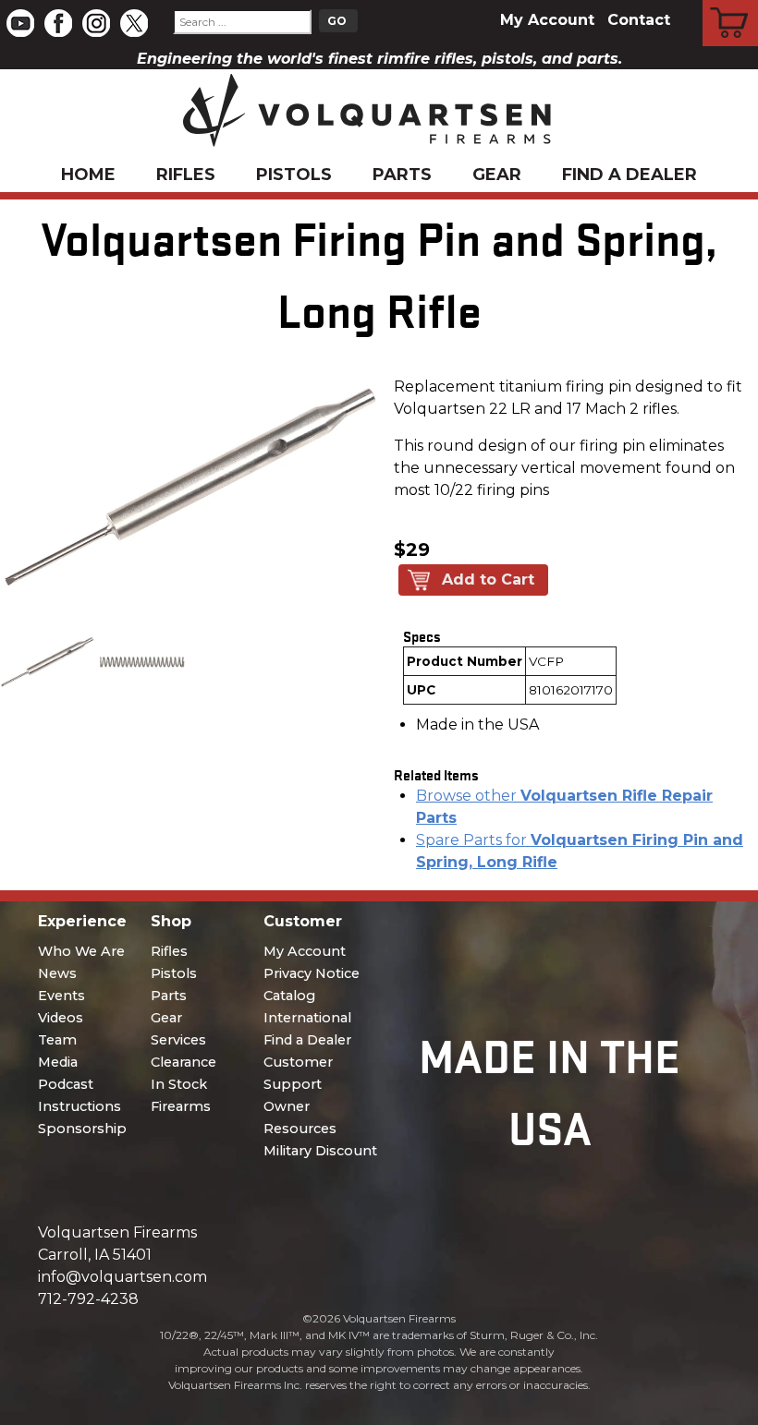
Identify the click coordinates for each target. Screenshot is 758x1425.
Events (61, 995)
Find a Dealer (629, 174)
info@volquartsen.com (122, 1277)
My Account (547, 20)
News (57, 973)
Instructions (79, 1106)
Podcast (65, 1084)
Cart (731, 3)
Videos (60, 1017)
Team (57, 1040)
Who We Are (81, 951)
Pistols (294, 174)
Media (58, 1062)
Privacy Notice (311, 973)
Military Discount (320, 1150)
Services (178, 1040)
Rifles (185, 174)
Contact (638, 20)
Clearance (183, 1062)
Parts (402, 174)
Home (88, 174)
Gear (496, 174)
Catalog (289, 995)
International (307, 1017)
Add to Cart (488, 579)
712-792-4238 (88, 1299)
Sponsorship (82, 1128)
